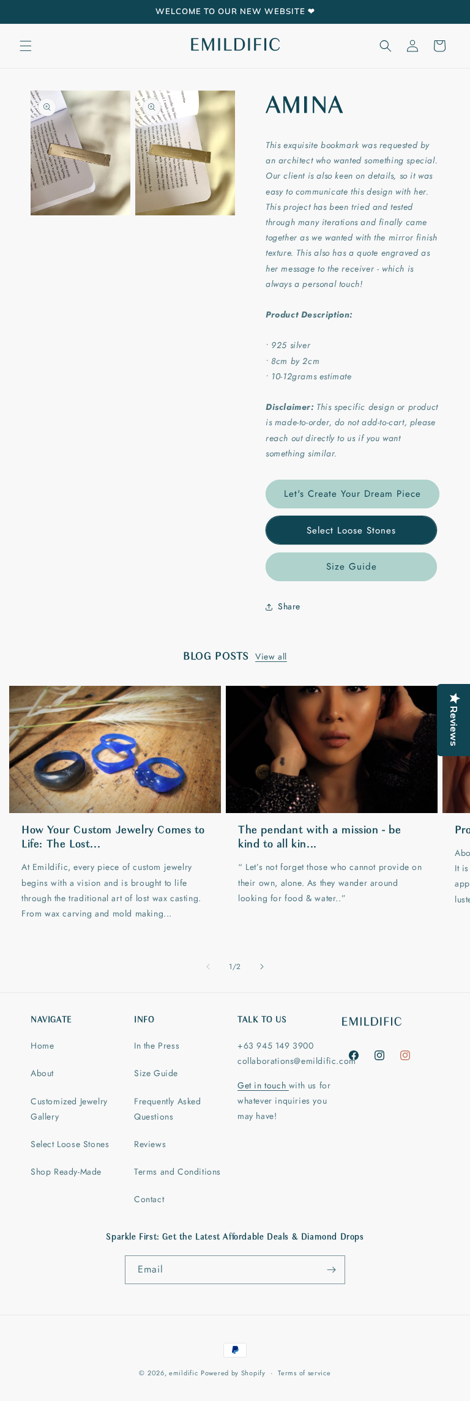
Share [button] (289, 606)
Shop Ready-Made (66, 1171)
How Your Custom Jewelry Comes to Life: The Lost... (112, 837)
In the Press (156, 1045)
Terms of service (304, 1373)
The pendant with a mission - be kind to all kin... (319, 837)
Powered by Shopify (233, 1373)
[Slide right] (261, 966)
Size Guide (351, 566)
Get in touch (263, 1085)
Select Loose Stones (351, 530)
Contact (149, 1199)
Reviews (150, 1144)
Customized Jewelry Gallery (69, 1109)
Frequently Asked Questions (167, 1109)
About (42, 1073)
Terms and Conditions (177, 1171)
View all (271, 656)
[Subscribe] (331, 1269)
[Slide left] (208, 966)
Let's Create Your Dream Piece (352, 493)
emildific (183, 1373)
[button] (25, 45)
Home (42, 1045)
